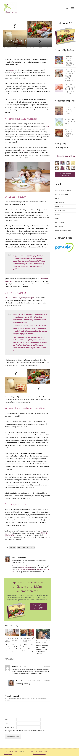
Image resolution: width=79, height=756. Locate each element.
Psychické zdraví (60, 210)
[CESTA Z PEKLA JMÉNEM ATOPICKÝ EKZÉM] (59, 110)
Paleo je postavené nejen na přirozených (19, 298)
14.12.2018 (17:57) (35, 681)
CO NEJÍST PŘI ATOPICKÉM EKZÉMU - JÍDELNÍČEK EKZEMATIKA (70, 61)
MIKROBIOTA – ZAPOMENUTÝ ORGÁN (70, 122)
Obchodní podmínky (39, 754)
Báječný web (8, 754)
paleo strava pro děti (22, 547)
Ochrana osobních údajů (39, 751)
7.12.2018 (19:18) (21, 666)
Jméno (7, 719)
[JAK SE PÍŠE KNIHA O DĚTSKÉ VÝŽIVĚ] (43, 634)
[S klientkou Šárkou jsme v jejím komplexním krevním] (73, 163)
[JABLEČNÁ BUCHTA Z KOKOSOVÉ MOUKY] (59, 133)
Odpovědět (47, 666)
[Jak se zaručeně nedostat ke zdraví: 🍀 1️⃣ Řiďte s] (62, 163)
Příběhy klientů (59, 202)
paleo (12, 70)
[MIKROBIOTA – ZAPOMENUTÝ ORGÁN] (59, 122)
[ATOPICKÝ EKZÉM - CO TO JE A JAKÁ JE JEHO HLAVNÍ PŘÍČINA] (59, 88)
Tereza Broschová (21, 48)
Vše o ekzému (59, 223)
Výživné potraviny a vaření (63, 231)
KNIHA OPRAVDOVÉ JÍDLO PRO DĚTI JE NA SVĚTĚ (27, 640)
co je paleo (13, 547)
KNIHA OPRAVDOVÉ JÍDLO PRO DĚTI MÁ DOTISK (11, 640)
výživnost (32, 547)
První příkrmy (59, 206)
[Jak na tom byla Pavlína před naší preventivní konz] (62, 168)
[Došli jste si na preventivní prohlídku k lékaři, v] (73, 168)
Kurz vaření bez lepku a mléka (26, 569)
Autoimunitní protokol (61, 194)
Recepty (57, 214)
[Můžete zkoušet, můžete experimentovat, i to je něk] (68, 168)
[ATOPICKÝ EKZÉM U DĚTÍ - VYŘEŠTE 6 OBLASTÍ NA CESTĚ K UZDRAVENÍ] (59, 73)
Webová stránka (9, 727)
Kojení (57, 198)
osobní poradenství (26, 567)
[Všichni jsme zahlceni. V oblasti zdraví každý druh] (57, 168)
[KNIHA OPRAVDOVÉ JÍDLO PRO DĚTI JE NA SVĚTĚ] (27, 632)
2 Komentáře (45, 48)
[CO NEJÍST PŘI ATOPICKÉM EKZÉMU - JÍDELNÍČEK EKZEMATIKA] (59, 60)
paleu (23, 150)
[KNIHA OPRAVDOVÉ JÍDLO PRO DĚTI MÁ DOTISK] (12, 632)
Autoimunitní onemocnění (63, 190)
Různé (57, 218)
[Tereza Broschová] (10, 8)
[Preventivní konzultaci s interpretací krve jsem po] (68, 163)
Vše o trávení (59, 226)
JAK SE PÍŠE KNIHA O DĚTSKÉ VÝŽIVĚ (43, 641)
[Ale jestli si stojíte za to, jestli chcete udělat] (57, 163)
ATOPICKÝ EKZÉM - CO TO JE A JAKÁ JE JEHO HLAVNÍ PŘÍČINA (70, 89)
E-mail (7, 723)
